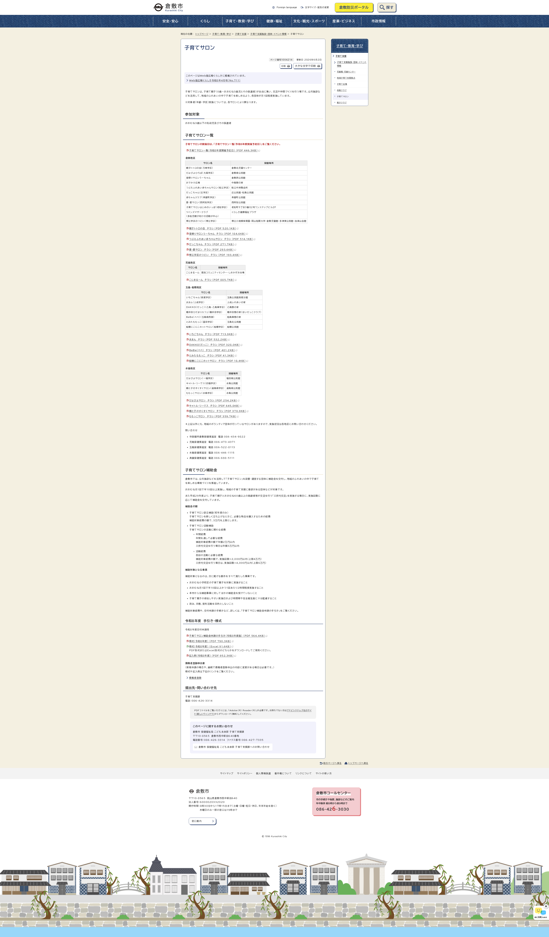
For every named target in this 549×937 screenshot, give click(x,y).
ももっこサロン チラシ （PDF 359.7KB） (212, 416)
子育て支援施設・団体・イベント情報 (268, 34)
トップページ (201, 34)
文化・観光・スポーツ (309, 21)
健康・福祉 (274, 21)
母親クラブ (342, 90)
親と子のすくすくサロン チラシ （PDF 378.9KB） (217, 411)
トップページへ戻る (358, 763)
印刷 (283, 66)
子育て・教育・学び (239, 21)
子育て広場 (342, 84)
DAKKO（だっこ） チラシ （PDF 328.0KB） (214, 345)
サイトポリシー (244, 773)
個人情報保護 (263, 773)
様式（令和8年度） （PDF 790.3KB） (210, 641)
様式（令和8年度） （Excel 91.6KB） (210, 646)
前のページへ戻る (332, 763)
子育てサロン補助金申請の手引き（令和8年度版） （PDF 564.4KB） (227, 636)
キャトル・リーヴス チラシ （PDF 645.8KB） (214, 406)
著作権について (283, 773)
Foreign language (287, 7)
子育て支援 (240, 34)
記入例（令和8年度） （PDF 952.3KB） (211, 655)
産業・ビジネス (344, 21)
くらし (205, 21)
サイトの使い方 (324, 773)
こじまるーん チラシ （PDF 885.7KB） (211, 280)
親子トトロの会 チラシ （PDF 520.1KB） (212, 228)
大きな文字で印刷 (305, 66)
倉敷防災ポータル (354, 7)
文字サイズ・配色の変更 (317, 7)
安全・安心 (170, 21)
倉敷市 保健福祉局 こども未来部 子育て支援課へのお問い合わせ (234, 747)
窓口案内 (197, 821)
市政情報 (378, 21)
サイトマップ (226, 773)
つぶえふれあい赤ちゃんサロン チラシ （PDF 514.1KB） (221, 239)
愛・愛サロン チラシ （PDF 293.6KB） (211, 249)
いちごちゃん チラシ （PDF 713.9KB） (211, 334)
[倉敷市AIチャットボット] (540, 912)
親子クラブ (342, 103)
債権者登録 (195, 678)
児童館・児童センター (346, 72)
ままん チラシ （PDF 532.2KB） (208, 339)
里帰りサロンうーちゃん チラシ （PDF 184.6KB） (217, 234)
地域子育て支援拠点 (346, 78)
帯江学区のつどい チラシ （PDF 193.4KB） (214, 255)
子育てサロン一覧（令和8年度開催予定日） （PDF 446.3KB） (223, 150)
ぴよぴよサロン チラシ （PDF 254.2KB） (213, 400)
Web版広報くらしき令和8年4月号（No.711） (214, 80)
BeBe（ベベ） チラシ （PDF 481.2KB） (212, 350)
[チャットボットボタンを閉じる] (546, 906)
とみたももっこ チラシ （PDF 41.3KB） (211, 355)
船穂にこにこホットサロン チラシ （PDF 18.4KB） (217, 361)
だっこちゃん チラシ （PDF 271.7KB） (211, 244)
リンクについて (304, 773)
